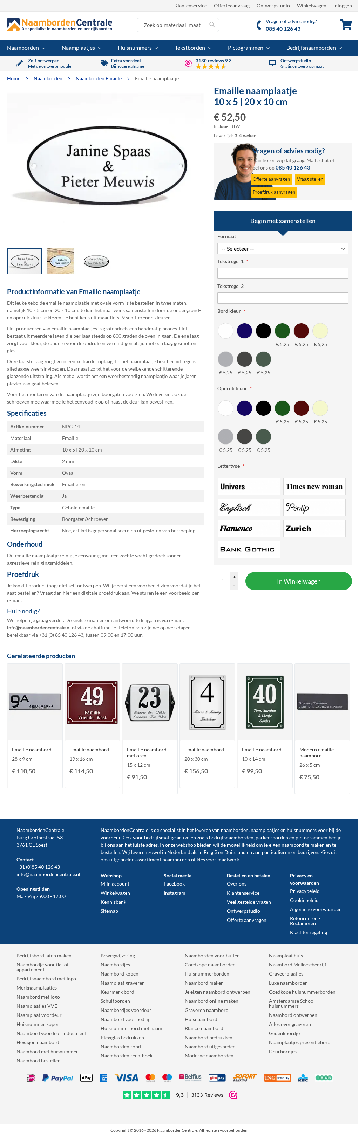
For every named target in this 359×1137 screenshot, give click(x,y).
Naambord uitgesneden (210, 1046)
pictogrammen (311, 837)
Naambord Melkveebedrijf (297, 964)
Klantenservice (190, 5)
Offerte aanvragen (246, 920)
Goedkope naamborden (210, 964)
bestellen (110, 852)
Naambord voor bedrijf (126, 1019)
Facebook (174, 884)
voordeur (111, 837)
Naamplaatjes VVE (36, 1006)
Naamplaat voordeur (39, 1015)
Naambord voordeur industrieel (51, 1033)
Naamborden (48, 78)
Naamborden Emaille (99, 78)
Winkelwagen (311, 5)
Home (14, 78)
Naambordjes (115, 964)
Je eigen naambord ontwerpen (217, 992)
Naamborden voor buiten (212, 955)
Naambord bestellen (38, 1060)
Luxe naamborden (288, 983)
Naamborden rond (121, 1046)
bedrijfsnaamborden (231, 837)
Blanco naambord (204, 1028)
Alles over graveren (290, 1024)
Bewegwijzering (118, 955)
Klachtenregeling (308, 932)
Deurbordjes (283, 1051)
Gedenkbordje (284, 1033)
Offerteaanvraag (232, 5)
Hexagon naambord (37, 1042)
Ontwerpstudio (273, 5)
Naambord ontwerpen (293, 1015)
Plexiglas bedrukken (122, 1037)
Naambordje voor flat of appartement (42, 967)
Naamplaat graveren (123, 983)
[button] (61, 261)
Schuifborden (115, 1001)
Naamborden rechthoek (127, 1056)
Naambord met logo (38, 997)
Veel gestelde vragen (249, 902)
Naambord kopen (119, 974)
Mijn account (115, 884)
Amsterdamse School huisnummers (292, 1003)
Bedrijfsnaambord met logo (46, 978)
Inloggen (342, 5)
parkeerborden (272, 837)
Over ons (236, 884)
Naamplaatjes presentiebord (300, 1042)
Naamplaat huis (286, 955)
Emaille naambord (32, 749)
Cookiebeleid (304, 900)
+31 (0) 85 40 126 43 (61, 635)
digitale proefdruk (101, 593)
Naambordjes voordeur (126, 1010)
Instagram (174, 893)
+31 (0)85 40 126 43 (38, 867)
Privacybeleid (305, 891)
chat (324, 160)
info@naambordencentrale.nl (48, 874)
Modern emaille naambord (316, 752)
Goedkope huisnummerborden (302, 992)
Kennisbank (113, 902)
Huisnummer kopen (38, 1024)
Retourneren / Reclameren (305, 920)
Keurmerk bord (117, 992)
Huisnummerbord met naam (131, 1028)
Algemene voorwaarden (316, 909)
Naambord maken (204, 983)
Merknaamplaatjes (36, 988)
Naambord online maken (211, 1001)
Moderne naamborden (209, 1056)
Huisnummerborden (207, 974)
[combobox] (178, 25)
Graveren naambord (207, 1010)
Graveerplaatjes (286, 974)
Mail (311, 160)
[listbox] (282, 349)
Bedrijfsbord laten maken (44, 955)
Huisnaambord (201, 1019)
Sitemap (109, 911)
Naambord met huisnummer (47, 1051)
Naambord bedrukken (208, 1037)
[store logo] (59, 24)
